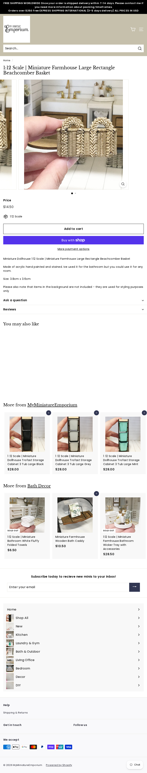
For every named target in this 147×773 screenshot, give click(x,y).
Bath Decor (39, 485)
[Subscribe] (134, 587)
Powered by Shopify (59, 765)
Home (6, 60)
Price (7, 200)
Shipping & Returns (15, 712)
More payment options (74, 249)
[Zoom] (123, 184)
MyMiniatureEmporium (52, 404)
